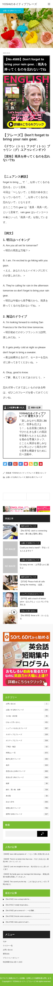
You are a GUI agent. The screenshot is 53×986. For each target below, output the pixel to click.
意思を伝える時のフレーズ (27, 771)
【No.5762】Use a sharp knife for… (18, 899)
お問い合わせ (26, 704)
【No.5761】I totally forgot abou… (17, 905)
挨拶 (27, 783)
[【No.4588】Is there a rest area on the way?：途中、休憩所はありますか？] (14, 496)
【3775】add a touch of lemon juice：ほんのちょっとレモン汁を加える (34, 601)
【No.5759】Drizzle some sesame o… (19, 916)
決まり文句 (27, 802)
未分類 (27, 796)
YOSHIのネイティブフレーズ (19, 4)
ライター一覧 (8, 945)
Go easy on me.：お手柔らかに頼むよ (34, 566)
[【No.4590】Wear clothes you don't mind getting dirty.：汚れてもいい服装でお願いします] (38, 496)
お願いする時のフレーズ (12, 11)
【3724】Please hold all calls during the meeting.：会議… (32, 583)
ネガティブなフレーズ (27, 734)
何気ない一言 (27, 753)
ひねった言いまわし (28, 611)
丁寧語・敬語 (27, 747)
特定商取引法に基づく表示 (12, 962)
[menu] (49, 4)
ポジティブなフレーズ (27, 740)
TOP (4, 941)
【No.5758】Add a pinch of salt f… (17, 922)
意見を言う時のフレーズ (27, 777)
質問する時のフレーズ (27, 814)
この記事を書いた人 (15, 407)
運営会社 (6, 954)
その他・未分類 (27, 716)
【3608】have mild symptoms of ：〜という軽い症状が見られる (26, 854)
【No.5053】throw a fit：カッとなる (34, 617)
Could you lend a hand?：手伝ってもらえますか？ (34, 549)
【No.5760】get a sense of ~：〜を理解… (20, 910)
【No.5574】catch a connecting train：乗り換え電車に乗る (33, 532)
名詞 (27, 765)
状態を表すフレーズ (27, 808)
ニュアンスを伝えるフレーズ (31, 594)
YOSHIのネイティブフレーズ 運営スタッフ (29, 473)
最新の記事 (36, 407)
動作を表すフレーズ (34, 477)
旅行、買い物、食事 (27, 789)
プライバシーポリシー (11, 958)
